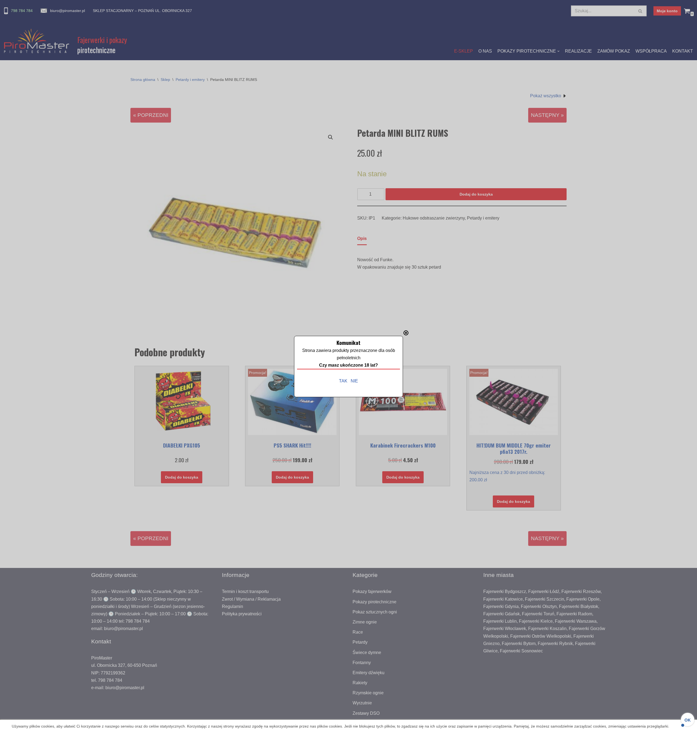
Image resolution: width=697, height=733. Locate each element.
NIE (354, 381)
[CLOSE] (406, 333)
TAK (343, 381)
